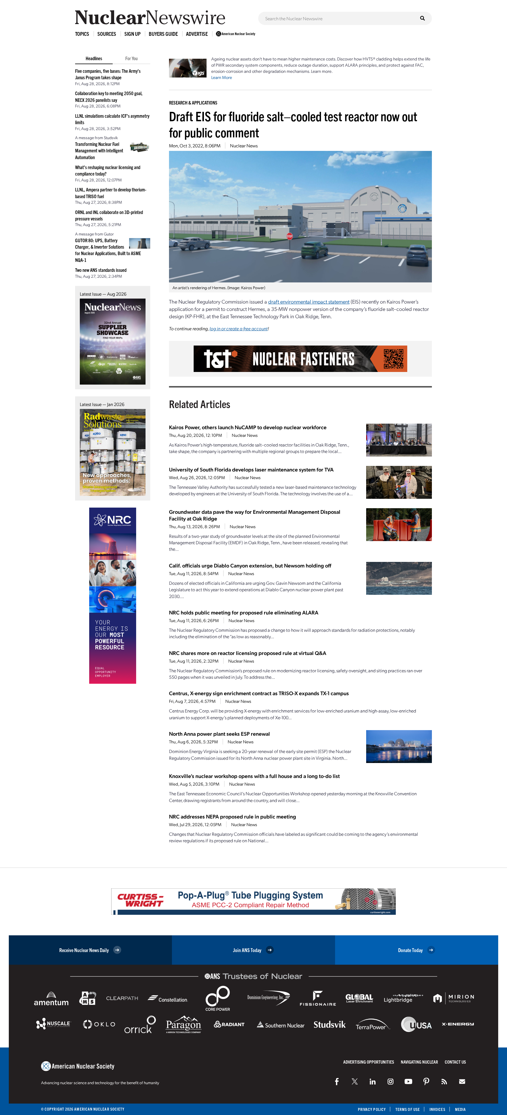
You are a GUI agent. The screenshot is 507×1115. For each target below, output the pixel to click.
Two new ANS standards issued (100, 270)
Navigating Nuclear (419, 1062)
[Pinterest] (426, 1081)
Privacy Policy (372, 1109)
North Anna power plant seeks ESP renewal (219, 733)
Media (460, 1109)
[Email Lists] (462, 1081)
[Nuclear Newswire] (444, 1081)
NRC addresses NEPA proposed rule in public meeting (232, 816)
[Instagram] (390, 1081)
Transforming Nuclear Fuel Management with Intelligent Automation (99, 150)
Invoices (437, 1109)
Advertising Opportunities (368, 1062)
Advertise (197, 33)
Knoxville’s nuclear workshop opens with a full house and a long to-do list (254, 775)
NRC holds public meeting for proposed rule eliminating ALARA (243, 612)
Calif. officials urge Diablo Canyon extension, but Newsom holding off (250, 565)
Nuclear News (244, 145)
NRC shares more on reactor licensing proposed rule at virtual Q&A (247, 652)
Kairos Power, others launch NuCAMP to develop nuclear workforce (248, 427)
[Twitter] (355, 1081)
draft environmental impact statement (308, 301)
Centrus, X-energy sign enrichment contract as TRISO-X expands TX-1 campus (259, 693)
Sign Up (132, 33)
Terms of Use (408, 1109)
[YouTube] (408, 1081)
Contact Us (455, 1062)
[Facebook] (337, 1081)
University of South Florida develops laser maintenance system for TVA (251, 469)
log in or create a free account (238, 328)
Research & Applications (193, 102)
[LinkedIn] (372, 1081)
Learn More (221, 77)
